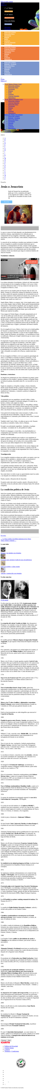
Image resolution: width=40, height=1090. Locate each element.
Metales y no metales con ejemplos (11, 553)
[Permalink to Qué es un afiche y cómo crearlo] (3, 565)
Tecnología (7, 35)
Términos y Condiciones (11, 1051)
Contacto (7, 1049)
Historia (6, 37)
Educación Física (9, 34)
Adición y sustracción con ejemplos (11, 573)
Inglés (6, 39)
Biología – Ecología (10, 64)
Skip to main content (7, 1)
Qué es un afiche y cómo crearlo (10, 566)
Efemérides (7, 29)
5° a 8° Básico (13, 99)
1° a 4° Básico (13, 84)
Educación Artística (10, 32)
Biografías (7, 27)
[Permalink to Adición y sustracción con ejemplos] (3, 571)
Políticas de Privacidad (11, 1046)
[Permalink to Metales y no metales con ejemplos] (3, 551)
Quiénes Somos (9, 1048)
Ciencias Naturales (9, 42)
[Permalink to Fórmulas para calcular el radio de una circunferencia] (3, 558)
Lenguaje (7, 41)
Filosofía (7, 69)
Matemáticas (8, 44)
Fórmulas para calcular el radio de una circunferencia (16, 560)
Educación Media (13, 115)
